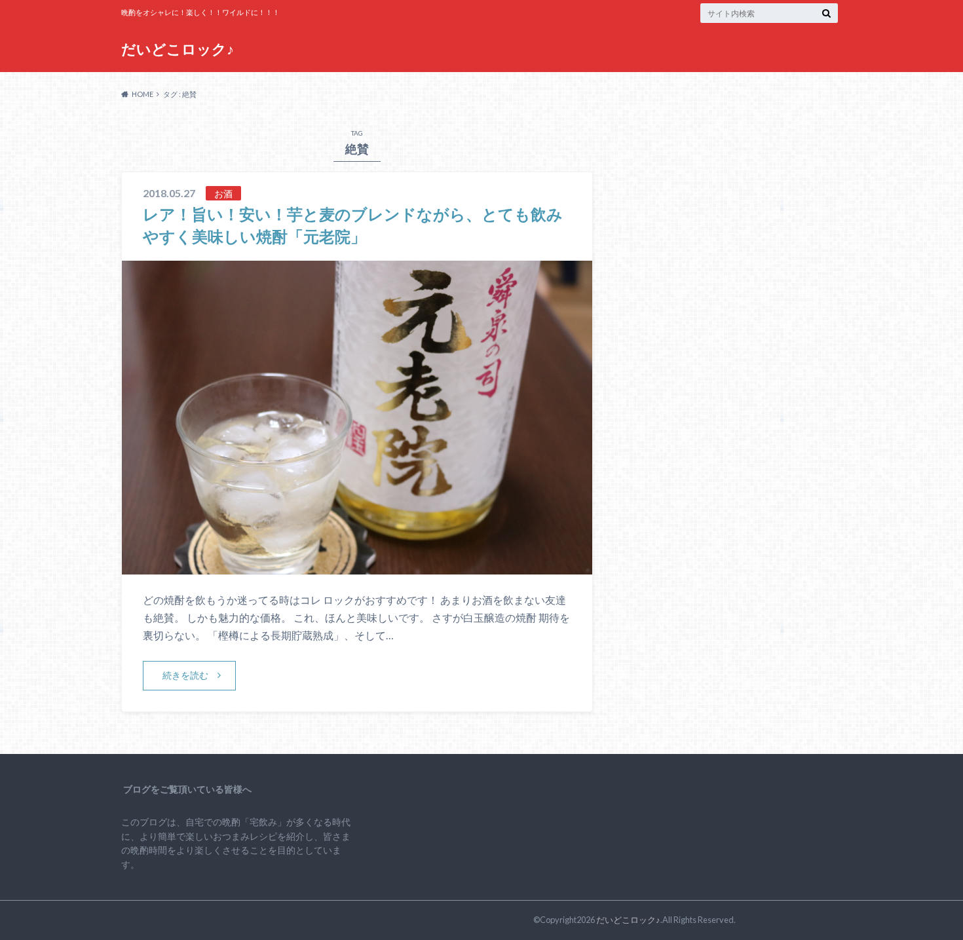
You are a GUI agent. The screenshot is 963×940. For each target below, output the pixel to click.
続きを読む (185, 675)
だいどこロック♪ (177, 49)
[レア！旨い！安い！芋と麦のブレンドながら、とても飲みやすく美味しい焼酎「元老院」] (357, 566)
